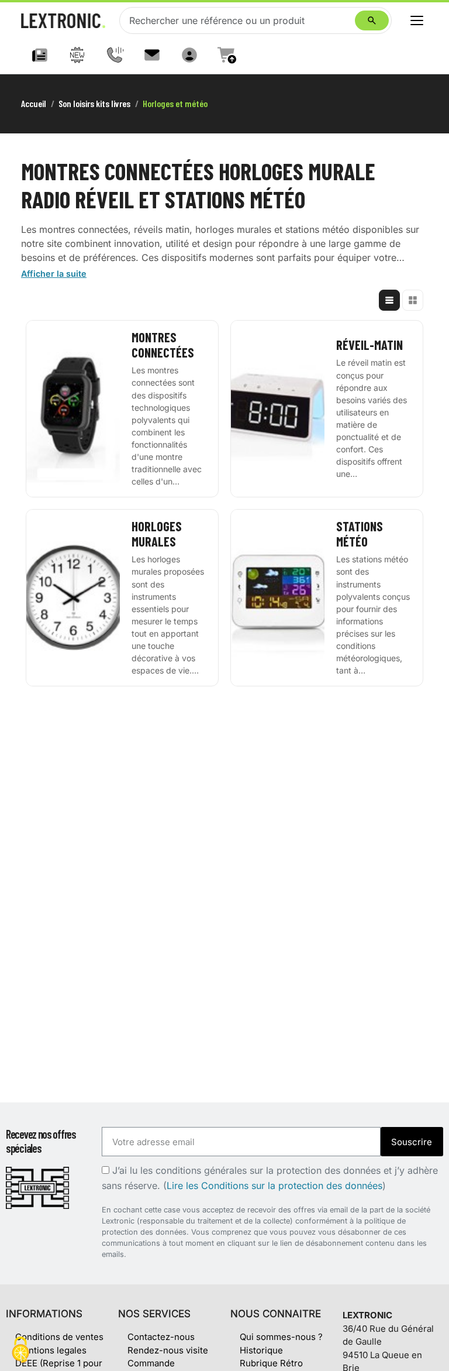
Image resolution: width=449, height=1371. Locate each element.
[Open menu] (417, 20)
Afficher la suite (54, 274)
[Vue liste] (389, 300)
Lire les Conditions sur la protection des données (274, 1185)
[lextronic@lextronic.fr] (152, 55)
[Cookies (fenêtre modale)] (20, 1351)
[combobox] (239, 20)
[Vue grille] (412, 300)
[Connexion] (189, 55)
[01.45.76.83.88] (114, 55)
